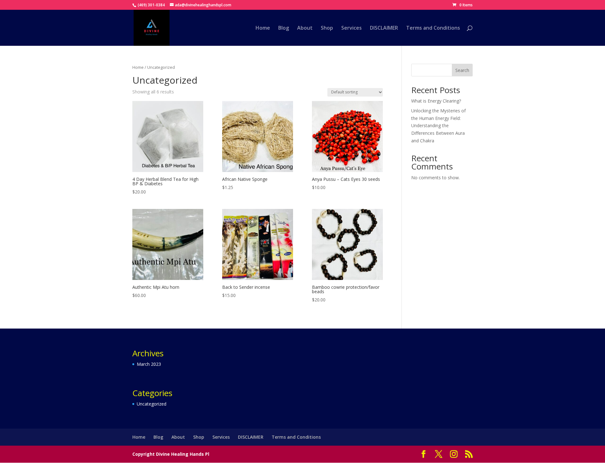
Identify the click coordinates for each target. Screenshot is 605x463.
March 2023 (149, 364)
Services (351, 28)
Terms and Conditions (433, 28)
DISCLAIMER (384, 28)
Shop (327, 28)
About (305, 28)
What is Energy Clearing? (436, 101)
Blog (283, 28)
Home (263, 28)
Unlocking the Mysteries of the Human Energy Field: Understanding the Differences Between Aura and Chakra (438, 126)
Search (462, 70)
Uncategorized (151, 404)
